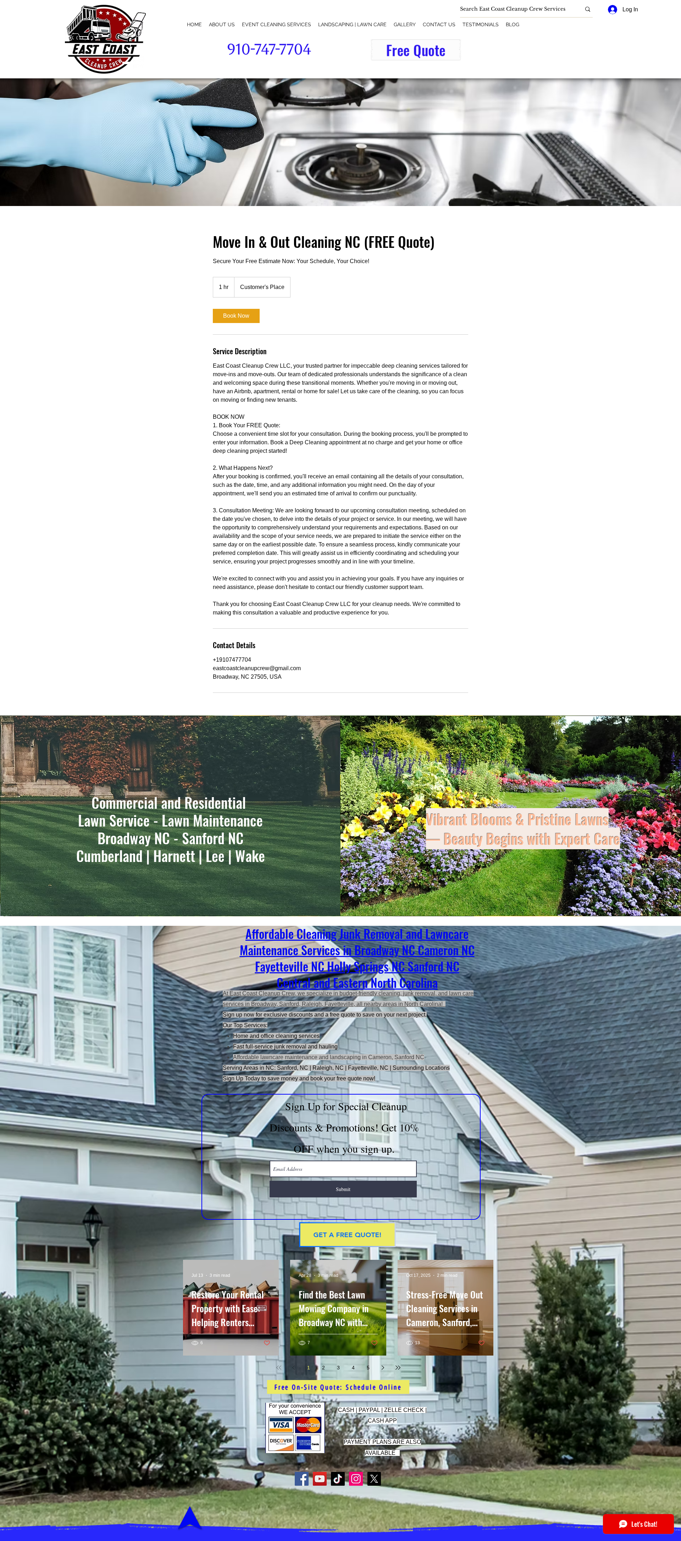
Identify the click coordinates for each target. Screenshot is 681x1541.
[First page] (278, 1367)
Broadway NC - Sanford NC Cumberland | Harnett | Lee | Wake (170, 846)
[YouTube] (320, 1479)
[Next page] (383, 1367)
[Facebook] (302, 1479)
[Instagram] (356, 1479)
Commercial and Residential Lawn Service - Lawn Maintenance (170, 811)
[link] (236, 316)
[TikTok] (338, 1479)
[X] (374, 1479)
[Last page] (398, 1367)
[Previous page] (293, 1367)
